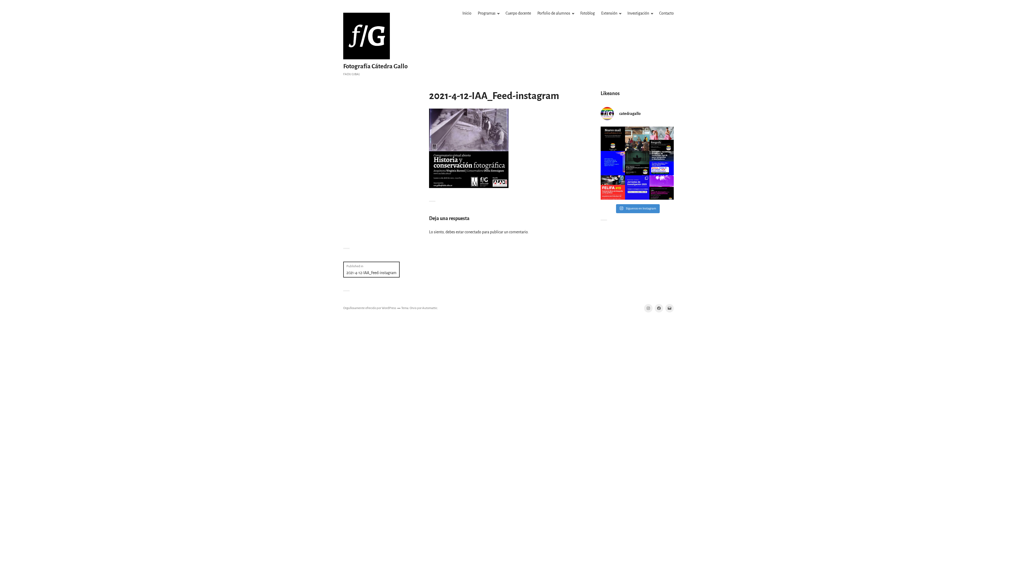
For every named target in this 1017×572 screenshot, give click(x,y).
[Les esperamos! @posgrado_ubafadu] (661, 163)
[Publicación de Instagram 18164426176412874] (661, 139)
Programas (487, 13)
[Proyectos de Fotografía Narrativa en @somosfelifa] (613, 187)
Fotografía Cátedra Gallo (375, 66)
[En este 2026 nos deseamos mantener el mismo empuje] (613, 163)
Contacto (666, 13)
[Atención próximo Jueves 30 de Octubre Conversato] (637, 163)
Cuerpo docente (518, 13)
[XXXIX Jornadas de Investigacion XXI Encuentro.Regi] (637, 187)
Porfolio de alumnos (553, 13)
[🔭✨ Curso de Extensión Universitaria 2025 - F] (661, 187)
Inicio (466, 13)
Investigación (638, 13)
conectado (473, 232)
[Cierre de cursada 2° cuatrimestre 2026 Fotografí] (637, 139)
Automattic (429, 308)
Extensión (609, 13)
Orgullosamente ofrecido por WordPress (369, 308)
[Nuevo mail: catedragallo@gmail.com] (613, 139)
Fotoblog (587, 13)
